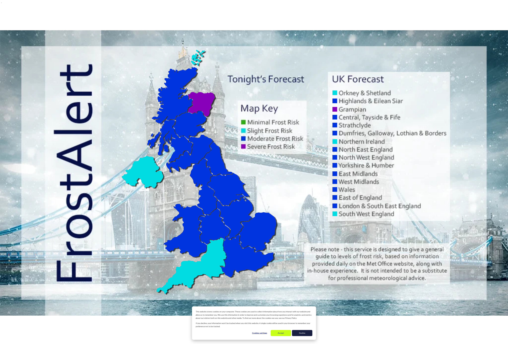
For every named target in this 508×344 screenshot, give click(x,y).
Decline (302, 333)
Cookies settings (259, 333)
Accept (281, 333)
